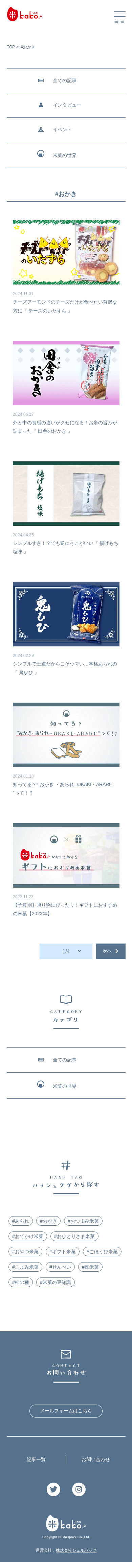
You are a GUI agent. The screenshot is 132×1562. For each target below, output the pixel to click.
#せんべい (60, 1267)
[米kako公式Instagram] (78, 1490)
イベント (62, 129)
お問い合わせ (96, 1459)
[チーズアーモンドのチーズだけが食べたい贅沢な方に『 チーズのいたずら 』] (66, 252)
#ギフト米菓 (62, 1251)
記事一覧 (36, 1459)
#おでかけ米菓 (27, 1236)
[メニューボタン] (120, 16)
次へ (107, 951)
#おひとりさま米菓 (74, 1236)
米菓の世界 (64, 155)
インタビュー (67, 105)
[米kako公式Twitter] (53, 1490)
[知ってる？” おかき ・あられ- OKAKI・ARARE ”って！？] (66, 735)
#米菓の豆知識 (55, 1282)
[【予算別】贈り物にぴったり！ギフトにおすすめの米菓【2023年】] (66, 855)
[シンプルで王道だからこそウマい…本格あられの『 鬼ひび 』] (66, 614)
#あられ (20, 1221)
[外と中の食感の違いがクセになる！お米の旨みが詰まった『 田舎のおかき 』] (66, 373)
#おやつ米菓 (25, 1251)
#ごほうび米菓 (102, 1251)
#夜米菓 (90, 1267)
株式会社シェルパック (76, 1550)
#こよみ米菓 (25, 1267)
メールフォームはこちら (66, 1410)
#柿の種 (20, 1282)
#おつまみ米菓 (83, 1221)
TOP (11, 47)
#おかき (48, 1221)
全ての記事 (64, 80)
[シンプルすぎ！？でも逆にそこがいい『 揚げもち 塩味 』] (66, 493)
